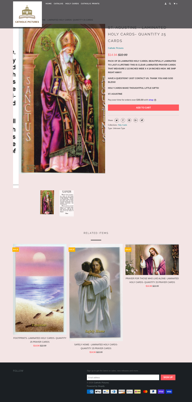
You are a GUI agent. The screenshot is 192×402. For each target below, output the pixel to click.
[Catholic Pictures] (27, 14)
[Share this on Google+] (135, 120)
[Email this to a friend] (141, 120)
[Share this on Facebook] (122, 120)
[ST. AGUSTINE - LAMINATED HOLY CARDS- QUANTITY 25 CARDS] (59, 99)
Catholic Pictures (116, 48)
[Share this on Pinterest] (129, 120)
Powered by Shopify (96, 386)
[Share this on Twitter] (116, 120)
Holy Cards (72, 4)
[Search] (170, 3)
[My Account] (166, 3)
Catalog (58, 4)
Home (49, 4)
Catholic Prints (90, 4)
